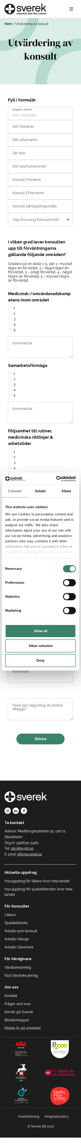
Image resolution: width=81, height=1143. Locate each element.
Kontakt (10, 996)
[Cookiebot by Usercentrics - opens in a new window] (57, 479)
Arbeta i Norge (16, 939)
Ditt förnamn (23, 126)
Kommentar (22, 343)
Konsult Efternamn (28, 193)
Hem (8, 24)
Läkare (10, 915)
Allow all (40, 631)
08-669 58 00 (22, 848)
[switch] (69, 582)
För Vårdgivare (18, 959)
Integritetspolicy (57, 1116)
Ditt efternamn (24, 140)
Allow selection (41, 646)
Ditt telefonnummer (29, 166)
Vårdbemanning (17, 967)
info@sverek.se (29, 854)
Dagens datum (22, 109)
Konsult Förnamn (26, 180)
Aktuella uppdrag (20, 872)
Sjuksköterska (16, 923)
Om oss (11, 987)
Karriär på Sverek (18, 1012)
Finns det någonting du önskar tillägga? (37, 707)
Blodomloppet (16, 1020)
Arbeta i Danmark (18, 947)
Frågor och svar (17, 1004)
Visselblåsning (28, 1116)
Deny (40, 660)
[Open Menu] (71, 9)
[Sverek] (25, 9)
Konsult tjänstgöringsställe (34, 206)
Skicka (40, 739)
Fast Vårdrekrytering (21, 975)
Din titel (18, 153)
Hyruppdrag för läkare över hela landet (37, 881)
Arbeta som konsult (20, 931)
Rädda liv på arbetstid (22, 1028)
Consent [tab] (14, 491)
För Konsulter (16, 906)
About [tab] (66, 491)
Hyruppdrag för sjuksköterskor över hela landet (38, 892)
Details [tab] (40, 491)
